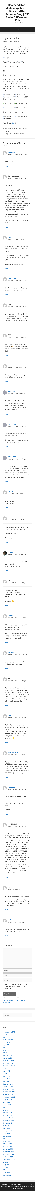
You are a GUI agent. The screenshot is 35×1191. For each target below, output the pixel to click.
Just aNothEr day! (11, 128)
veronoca (11, 652)
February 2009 (8, 1115)
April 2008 (6, 1141)
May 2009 (6, 1107)
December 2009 (9, 1089)
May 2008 (6, 1139)
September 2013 (9, 1032)
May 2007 (6, 1170)
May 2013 (6, 1037)
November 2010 (8, 1063)
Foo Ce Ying (12, 391)
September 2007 (9, 1159)
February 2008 (8, 1146)
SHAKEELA (11, 152)
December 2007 (8, 1152)
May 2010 (6, 1076)
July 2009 (6, 1102)
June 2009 (7, 1105)
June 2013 (7, 1034)
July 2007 (6, 1165)
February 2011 (8, 1055)
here (13, 123)
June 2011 (6, 1045)
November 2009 (9, 1092)
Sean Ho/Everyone (14, 752)
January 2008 (8, 1149)
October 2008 (8, 1126)
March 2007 (7, 1175)
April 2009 (7, 1110)
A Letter (7, 131)
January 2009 (8, 1118)
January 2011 (7, 1058)
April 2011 (6, 1050)
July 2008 (6, 1133)
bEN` (9, 365)
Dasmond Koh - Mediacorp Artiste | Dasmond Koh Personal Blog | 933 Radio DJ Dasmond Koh (17, 12)
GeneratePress (19, 1188)
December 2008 (8, 1120)
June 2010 (7, 1073)
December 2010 (8, 1060)
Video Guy (11, 787)
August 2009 (7, 1100)
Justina (10, 552)
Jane (9, 237)
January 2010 (8, 1086)
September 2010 (9, 1066)
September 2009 (9, 1097)
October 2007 (8, 1157)
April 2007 (6, 1172)
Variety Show (22, 128)
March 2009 (7, 1113)
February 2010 (8, 1084)
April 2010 (6, 1079)
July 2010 (6, 1071)
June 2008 (7, 1136)
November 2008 (9, 1123)
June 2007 (7, 1167)
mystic (10, 615)
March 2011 (7, 1053)
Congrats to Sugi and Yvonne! (15, 134)
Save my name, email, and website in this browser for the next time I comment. (17, 986)
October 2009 (8, 1094)
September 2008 (9, 1128)
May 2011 (6, 1047)
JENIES (10, 491)
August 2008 (7, 1131)
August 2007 (7, 1162)
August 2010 (7, 1068)
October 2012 (8, 1040)
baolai (10, 920)
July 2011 (6, 1042)
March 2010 (7, 1081)
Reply (6, 166)
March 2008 (7, 1144)
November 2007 (9, 1154)
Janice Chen (12, 278)
